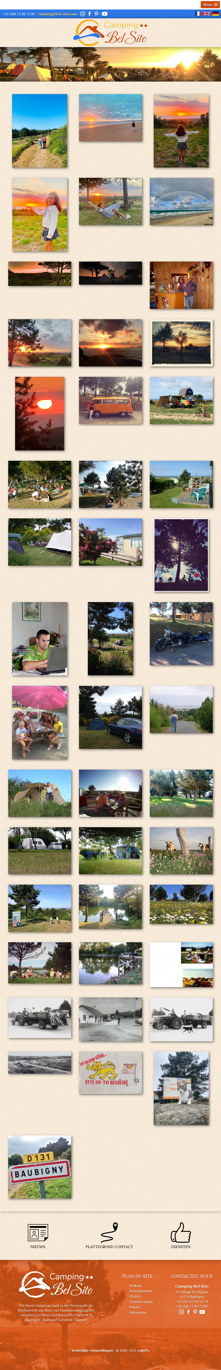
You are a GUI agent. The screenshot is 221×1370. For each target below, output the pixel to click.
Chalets (135, 1296)
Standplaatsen (140, 1290)
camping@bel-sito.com (57, 13)
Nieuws (134, 1307)
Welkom (135, 1285)
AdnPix (143, 1350)
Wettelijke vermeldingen (92, 1350)
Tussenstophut (141, 1301)
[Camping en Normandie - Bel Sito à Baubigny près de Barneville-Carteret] (110, 32)
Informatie (137, 1312)
